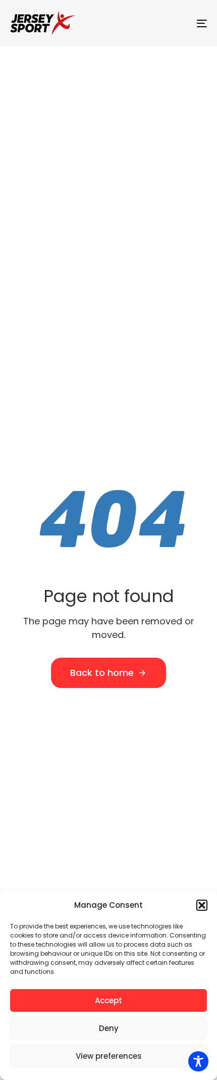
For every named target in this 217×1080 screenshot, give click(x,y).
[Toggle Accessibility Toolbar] (198, 1061)
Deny (109, 1028)
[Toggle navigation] (174, 23)
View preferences (109, 1056)
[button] (202, 905)
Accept (108, 1000)
